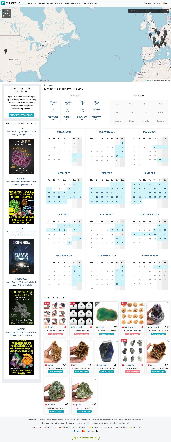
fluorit (50, 327)
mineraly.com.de (67, 427)
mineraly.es (96, 427)
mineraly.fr (37, 427)
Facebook (60, 423)
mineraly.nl (109, 427)
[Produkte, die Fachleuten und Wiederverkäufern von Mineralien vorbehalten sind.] (65, 327)
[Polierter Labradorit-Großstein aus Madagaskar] (106, 350)
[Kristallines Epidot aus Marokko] (56, 389)
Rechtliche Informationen (48, 419)
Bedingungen (32, 419)
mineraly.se (136, 427)
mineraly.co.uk (51, 427)
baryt (50, 364)
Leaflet (148, 80)
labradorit (78, 327)
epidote (51, 404)
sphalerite (129, 364)
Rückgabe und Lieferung (90, 419)
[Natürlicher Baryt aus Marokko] (81, 350)
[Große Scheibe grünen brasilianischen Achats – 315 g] (106, 313)
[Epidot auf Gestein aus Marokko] (84, 389)
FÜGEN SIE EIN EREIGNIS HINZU (21, 115)
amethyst (154, 327)
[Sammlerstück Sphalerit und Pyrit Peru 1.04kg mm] (132, 350)
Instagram (71, 423)
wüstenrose (130, 327)
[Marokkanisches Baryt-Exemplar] (158, 350)
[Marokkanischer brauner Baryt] (55, 350)
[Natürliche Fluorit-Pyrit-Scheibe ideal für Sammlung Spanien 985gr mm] (55, 313)
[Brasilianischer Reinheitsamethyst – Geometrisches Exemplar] (158, 313)
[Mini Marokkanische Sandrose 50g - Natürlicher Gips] (132, 313)
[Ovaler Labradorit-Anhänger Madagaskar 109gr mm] (81, 313)
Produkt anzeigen (55, 334)
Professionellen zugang (109, 419)
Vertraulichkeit (63, 419)
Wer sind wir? (75, 419)
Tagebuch (49, 85)
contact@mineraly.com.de (102, 423)
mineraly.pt (122, 427)
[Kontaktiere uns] (96, 3)
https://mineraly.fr (123, 423)
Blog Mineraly (48, 423)
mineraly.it (82, 427)
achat (101, 327)
